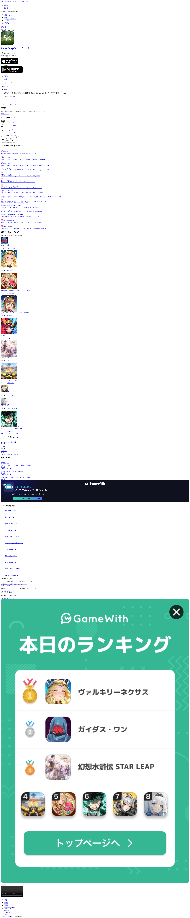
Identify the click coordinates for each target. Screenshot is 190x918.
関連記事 (6, 76)
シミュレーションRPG (13, 408)
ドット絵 (11, 129)
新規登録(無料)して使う (7, 584)
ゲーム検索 (7, 5)
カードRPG (10, 270)
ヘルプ (5, 900)
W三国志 (3, 335)
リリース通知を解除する (7, 598)
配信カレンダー (8, 15)
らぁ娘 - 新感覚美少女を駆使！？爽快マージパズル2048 (15, 290)
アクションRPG (11, 248)
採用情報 (6, 904)
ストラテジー (10, 383)
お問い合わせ (7, 910)
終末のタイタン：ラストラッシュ (9, 380)
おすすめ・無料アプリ (10, 19)
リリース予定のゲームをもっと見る (10, 454)
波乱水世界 (4, 451)
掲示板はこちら (5, 114)
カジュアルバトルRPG (12, 125)
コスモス (6, 89)
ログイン (6, 8)
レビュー (6, 78)
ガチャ (6, 22)
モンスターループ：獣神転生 (8, 442)
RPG (8, 360)
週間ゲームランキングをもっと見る (10, 433)
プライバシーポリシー (9, 907)
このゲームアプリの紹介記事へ (9, 104)
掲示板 (5, 79)
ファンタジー (12, 132)
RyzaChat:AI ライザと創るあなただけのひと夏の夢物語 (15, 312)
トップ (5, 14)
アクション (10, 431)
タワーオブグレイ (5, 405)
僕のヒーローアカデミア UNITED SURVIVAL (13, 428)
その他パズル (10, 293)
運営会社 (6, 902)
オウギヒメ (4, 446)
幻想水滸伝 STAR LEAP (7, 357)
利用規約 (6, 905)
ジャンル (7, 23)
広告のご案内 (7, 908)
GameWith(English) (8, 912)
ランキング (7, 20)
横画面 (10, 131)
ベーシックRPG (10, 122)
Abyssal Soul (4, 393)
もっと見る (4, 479)
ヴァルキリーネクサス (6, 268)
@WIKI (5, 914)
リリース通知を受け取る (7, 591)
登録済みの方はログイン (20, 584)
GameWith (10, 916)
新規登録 (6, 7)
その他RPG (10, 315)
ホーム (5, 4)
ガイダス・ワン (5, 245)
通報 (14, 96)
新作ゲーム (8, 17)
